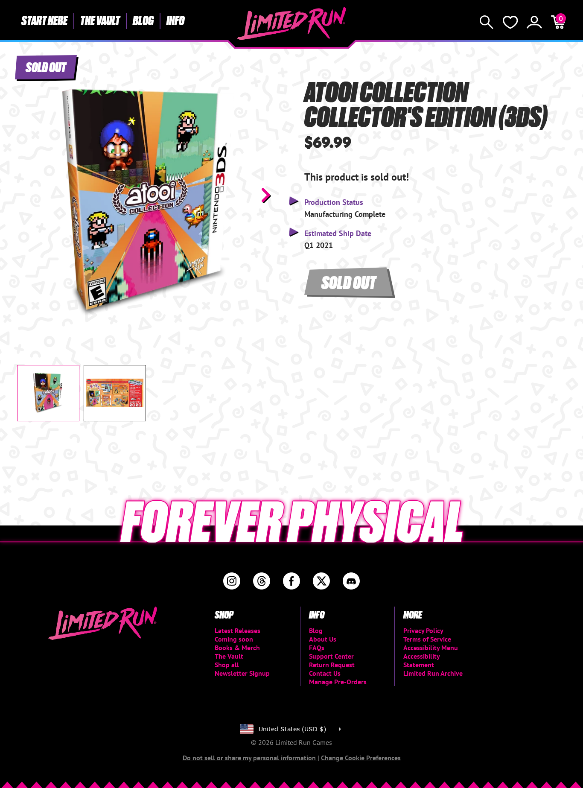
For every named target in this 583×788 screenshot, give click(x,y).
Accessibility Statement (421, 660)
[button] (30, 195)
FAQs (316, 647)
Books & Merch (237, 647)
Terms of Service (427, 639)
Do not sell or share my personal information (250, 757)
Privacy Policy (423, 630)
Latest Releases (237, 630)
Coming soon (234, 639)
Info (175, 20)
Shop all (227, 664)
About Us (322, 639)
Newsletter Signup (242, 673)
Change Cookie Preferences (361, 757)
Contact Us (325, 673)
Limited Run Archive (433, 673)
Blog (143, 20)
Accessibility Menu (430, 647)
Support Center (331, 656)
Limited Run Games (291, 23)
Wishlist (510, 22)
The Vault (100, 20)
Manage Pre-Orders (338, 681)
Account (534, 22)
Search (486, 22)
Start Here (44, 20)
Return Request (332, 664)
